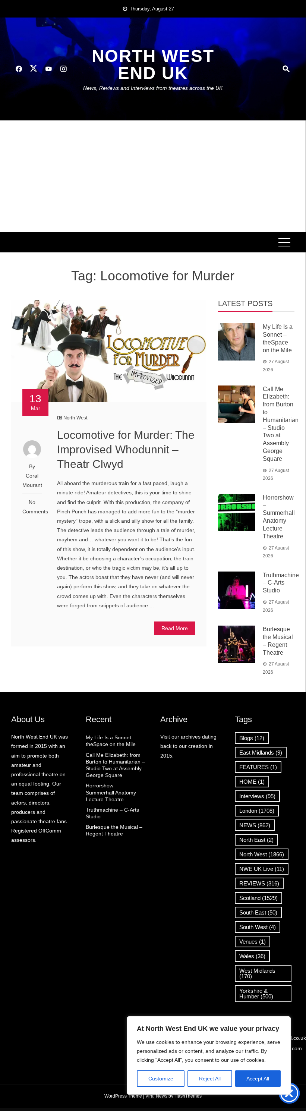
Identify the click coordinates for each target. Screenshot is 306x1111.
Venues (252, 941)
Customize (160, 1079)
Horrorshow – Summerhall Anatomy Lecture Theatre (111, 792)
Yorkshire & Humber (256, 994)
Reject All (210, 1079)
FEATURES (258, 767)
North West (75, 418)
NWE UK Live (261, 869)
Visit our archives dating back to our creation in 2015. (188, 746)
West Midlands (257, 973)
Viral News (156, 1096)
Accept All (257, 1079)
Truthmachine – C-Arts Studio (281, 583)
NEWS (254, 825)
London (256, 811)
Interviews (257, 796)
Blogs (251, 738)
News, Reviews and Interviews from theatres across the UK (153, 88)
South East (258, 912)
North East (256, 840)
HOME (252, 781)
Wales (252, 956)
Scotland (258, 898)
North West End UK (153, 64)
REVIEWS (259, 883)
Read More (174, 628)
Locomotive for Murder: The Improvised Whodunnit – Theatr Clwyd (126, 449)
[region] (209, 1055)
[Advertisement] (153, 176)
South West (257, 927)
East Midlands (260, 752)
